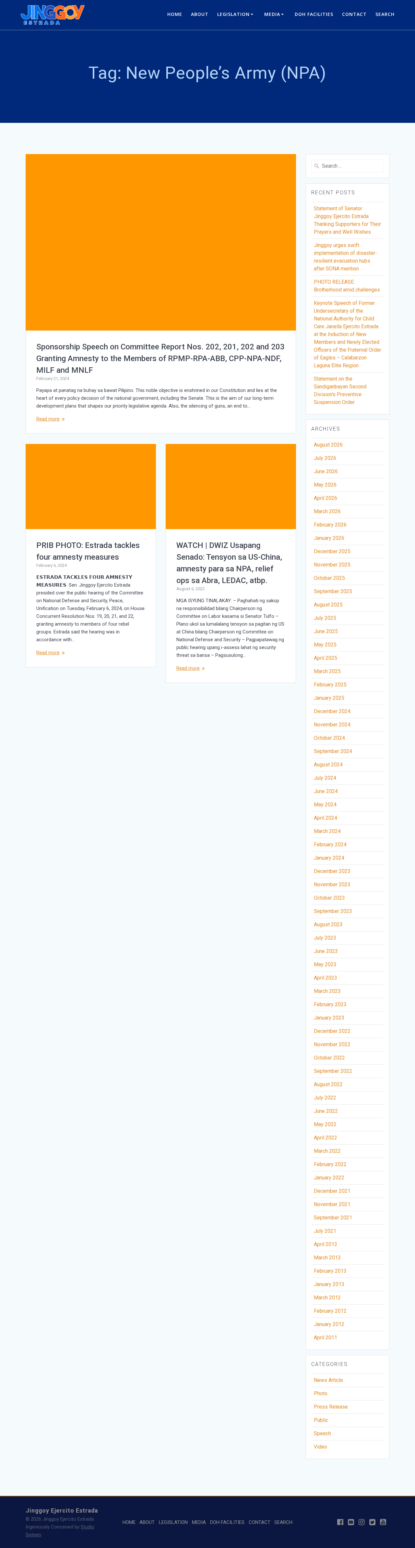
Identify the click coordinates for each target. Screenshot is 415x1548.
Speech (322, 1433)
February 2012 (330, 1311)
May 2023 (325, 964)
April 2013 (325, 1244)
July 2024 (325, 778)
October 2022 (329, 1058)
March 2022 (327, 1151)
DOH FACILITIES (314, 14)
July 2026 (325, 458)
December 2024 (332, 711)
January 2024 (329, 858)
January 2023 (329, 1018)
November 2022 (332, 1044)
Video (320, 1447)
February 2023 (330, 1004)
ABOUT (199, 14)
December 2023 (332, 871)
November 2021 (332, 1204)
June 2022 (326, 1111)
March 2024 (327, 831)
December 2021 (332, 1191)
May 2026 (325, 485)
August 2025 (328, 605)
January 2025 (329, 698)
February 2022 (330, 1164)
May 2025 (325, 645)
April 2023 (325, 978)
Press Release (331, 1407)
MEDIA (272, 14)
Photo (320, 1393)
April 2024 (325, 818)
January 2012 (329, 1324)
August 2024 (328, 764)
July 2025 (325, 618)
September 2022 (333, 1071)
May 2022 (325, 1124)
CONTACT (354, 14)
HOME (174, 14)
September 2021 (333, 1218)
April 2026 (325, 498)
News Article (328, 1380)
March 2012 (327, 1297)
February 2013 (330, 1271)
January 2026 (329, 538)
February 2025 (330, 685)
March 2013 (327, 1258)
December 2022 (332, 1031)
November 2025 (332, 565)
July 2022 (325, 1098)
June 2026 (326, 471)
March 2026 (327, 511)
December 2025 (332, 551)
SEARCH (385, 14)
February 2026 (330, 525)
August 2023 (328, 924)
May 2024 (325, 804)
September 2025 (333, 591)
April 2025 (325, 658)
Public (321, 1420)
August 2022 (328, 1084)
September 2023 (333, 911)
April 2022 (325, 1138)
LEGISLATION (233, 14)
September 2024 (333, 751)
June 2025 (326, 631)
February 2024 (330, 844)
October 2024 (329, 738)
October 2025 (329, 578)
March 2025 (327, 671)
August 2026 (328, 445)
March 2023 (327, 991)
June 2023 (326, 951)
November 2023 (332, 884)
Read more (48, 419)
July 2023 (325, 938)
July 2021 (325, 1231)
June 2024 (326, 791)
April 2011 (325, 1337)
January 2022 (329, 1178)
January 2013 (329, 1284)
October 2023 (329, 898)
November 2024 (332, 725)
